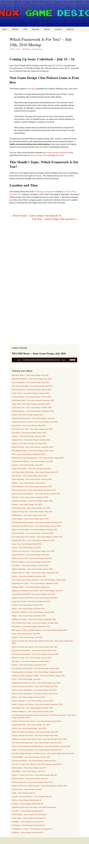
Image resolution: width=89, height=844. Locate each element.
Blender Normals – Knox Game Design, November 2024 (32, 447)
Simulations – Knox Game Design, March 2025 (29, 433)
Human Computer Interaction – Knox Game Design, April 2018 (34, 735)
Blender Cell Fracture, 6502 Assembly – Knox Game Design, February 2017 (39, 786)
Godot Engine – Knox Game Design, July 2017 (29, 768)
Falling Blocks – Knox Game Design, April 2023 (29, 515)
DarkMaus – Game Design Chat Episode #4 (28, 822)
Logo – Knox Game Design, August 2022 (27, 544)
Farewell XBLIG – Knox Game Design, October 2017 (31, 757)
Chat (25, 29)
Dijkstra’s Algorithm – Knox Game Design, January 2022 (32, 569)
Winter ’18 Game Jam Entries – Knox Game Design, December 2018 (37, 704)
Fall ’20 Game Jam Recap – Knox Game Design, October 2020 (35, 623)
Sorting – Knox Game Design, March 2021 (27, 605)
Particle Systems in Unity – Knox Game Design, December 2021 (35, 573)
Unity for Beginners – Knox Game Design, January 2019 (32, 701)
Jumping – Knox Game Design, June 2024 (27, 465)
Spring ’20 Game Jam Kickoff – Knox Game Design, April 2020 (34, 647)
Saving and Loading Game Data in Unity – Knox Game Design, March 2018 (39, 739)
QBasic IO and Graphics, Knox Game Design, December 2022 (34, 530)
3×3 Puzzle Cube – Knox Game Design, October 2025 (31, 407)
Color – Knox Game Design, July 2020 (26, 634)
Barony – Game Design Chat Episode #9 (27, 800)
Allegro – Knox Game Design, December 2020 (29, 616)
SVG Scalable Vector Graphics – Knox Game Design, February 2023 (37, 522)
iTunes (33, 155)
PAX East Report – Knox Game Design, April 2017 (30, 778)
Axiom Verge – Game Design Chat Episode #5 (29, 818)
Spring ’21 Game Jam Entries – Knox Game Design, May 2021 (35, 598)
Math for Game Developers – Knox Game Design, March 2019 (35, 693)
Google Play (42, 155)
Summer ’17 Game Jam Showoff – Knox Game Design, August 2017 (37, 764)
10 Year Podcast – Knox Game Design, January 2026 (31, 397)
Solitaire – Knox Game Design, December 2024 (29, 443)
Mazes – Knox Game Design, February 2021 (28, 608)
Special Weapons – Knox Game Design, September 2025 (33, 411)
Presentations (37, 49)
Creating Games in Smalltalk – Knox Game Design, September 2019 (37, 672)
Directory (35, 29)
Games (47, 29)
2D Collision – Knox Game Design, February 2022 (30, 565)
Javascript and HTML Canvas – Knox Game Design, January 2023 (36, 526)
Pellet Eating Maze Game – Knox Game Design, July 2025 (33, 418)
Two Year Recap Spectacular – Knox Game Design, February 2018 (36, 743)
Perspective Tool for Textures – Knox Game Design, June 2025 (35, 422)
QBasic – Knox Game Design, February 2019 (28, 697)
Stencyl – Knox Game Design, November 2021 (29, 576)
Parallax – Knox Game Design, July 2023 (27, 504)
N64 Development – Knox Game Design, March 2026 (31, 390)
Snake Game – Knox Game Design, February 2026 (30, 393)
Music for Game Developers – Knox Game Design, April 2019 (34, 690)
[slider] (73, 360)
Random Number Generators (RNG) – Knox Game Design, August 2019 (38, 676)
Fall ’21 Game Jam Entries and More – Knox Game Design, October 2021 (39, 580)
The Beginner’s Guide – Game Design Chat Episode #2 (32, 829)
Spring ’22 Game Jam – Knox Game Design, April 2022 (32, 558)
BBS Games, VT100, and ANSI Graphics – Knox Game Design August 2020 (39, 630)
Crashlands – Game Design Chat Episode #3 (28, 825)
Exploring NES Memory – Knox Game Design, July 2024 (32, 461)
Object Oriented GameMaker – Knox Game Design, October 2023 (36, 494)
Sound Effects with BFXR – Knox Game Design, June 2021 (33, 594)
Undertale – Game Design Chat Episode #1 (28, 832)
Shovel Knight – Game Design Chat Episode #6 (35, 215)
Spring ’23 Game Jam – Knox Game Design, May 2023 (32, 512)
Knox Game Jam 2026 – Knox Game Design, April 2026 (32, 386)
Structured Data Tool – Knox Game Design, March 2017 (32, 782)
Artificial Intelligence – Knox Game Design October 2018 (32, 711)
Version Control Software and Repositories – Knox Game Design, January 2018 (41, 746)
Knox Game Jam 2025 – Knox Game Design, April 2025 (32, 429)
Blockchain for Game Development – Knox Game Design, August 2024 (38, 458)
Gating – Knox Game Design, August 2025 (27, 415)
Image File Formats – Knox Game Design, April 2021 (31, 601)
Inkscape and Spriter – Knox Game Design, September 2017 (34, 761)
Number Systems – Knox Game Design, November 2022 (32, 533)
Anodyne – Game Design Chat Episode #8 (27, 804)
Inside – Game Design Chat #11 (23, 793)
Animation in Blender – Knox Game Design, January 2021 (33, 612)
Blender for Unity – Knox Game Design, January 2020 (31, 658)
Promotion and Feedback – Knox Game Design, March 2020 (34, 650)
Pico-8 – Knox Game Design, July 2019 (26, 679)
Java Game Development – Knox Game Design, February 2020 (35, 654)
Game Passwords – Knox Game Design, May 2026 (30, 382)
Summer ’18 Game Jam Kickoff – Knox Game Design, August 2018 (36, 721)
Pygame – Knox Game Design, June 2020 (27, 637)
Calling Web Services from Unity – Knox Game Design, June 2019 (36, 683)
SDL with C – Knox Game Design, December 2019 (30, 661)
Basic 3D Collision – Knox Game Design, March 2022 (31, 562)
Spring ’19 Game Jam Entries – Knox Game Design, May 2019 (35, 686)
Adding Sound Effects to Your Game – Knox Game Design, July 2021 (37, 591)
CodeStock (59, 65)
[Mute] (68, 360)
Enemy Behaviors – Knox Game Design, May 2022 (30, 555)
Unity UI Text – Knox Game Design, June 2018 (29, 728)
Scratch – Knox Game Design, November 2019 (29, 665)
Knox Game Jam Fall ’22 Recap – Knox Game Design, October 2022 (37, 537)
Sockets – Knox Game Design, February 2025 (29, 436)
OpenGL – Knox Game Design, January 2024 (28, 483)
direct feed (60, 155)
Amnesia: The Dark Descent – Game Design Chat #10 (32, 796)
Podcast (15, 29)
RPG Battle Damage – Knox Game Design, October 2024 (33, 451)
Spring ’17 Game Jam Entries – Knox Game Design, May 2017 (35, 775)
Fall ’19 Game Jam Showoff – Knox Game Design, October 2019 (35, 668)
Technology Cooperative (45, 192)
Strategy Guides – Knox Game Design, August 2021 (31, 587)
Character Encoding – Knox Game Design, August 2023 (32, 501)
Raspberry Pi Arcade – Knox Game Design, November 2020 (34, 619)
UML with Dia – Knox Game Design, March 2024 (29, 476)
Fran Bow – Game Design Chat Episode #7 (55, 219)
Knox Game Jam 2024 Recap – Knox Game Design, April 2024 (35, 472)
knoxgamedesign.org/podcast (57, 153)
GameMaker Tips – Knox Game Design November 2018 (32, 708)
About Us (70, 29)
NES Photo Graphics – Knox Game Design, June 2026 (32, 379)
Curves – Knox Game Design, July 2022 (26, 547)
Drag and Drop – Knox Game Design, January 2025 (31, 440)
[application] (44, 360)
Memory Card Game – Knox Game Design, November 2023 (34, 490)
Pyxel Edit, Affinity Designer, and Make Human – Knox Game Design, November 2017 (43, 753)
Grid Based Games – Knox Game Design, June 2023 (31, 508)
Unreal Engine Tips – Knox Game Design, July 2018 (31, 725)
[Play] (15, 360)
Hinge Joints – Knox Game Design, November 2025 (31, 404)
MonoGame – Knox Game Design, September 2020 (31, 626)
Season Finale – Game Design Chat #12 (26, 789)
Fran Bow (31, 89)
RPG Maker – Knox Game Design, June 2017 (28, 771)
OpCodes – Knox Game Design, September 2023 (30, 497)
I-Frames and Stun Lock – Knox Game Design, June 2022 (33, 551)
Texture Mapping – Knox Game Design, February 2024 (32, 479)
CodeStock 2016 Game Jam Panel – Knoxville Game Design (34, 807)
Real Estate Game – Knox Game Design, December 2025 (33, 400)
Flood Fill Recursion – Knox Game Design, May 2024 (31, 468)
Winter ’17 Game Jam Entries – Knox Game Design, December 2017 (37, 750)
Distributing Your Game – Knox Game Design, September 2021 (35, 583)
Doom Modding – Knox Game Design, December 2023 (32, 486)
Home (4, 29)
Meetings (27, 49)
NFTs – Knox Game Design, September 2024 (28, 454)
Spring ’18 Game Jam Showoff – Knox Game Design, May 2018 (35, 732)
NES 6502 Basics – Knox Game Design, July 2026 (30, 375)
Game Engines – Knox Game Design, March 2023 (30, 519)
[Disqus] (44, 252)
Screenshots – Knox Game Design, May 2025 (28, 425)
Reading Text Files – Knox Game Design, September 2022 (33, 540)
